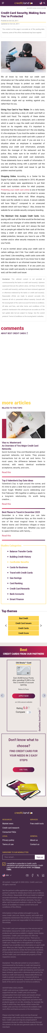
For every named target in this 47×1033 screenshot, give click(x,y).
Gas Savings (16, 578)
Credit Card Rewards (20, 588)
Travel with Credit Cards (21, 572)
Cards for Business (19, 567)
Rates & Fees (23, 689)
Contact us (34, 844)
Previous (6, 626)
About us (34, 840)
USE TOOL (23, 770)
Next (40, 626)
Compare (20, 712)
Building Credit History (20, 556)
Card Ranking (16, 583)
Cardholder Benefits (19, 562)
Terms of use (7, 844)
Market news (7, 823)
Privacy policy (8, 840)
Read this (6, 472)
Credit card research (10, 828)
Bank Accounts (17, 594)
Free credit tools (37, 823)
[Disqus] (23, 367)
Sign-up (40, 857)
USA (7, 875)
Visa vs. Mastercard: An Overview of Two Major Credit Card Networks (20, 445)
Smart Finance (17, 599)
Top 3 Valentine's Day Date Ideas (17, 480)
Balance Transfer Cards (21, 551)
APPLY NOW (23, 696)
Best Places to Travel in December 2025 (21, 512)
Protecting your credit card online (15, 190)
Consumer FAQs (9, 832)
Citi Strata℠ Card (23, 663)
